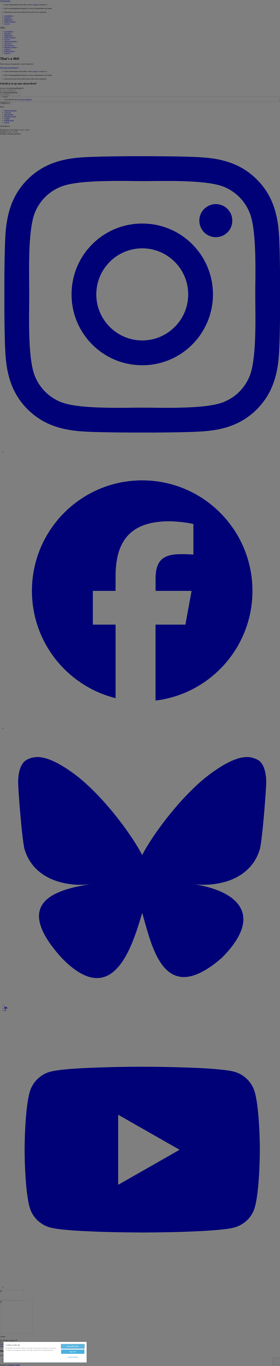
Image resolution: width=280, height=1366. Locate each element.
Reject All (73, 1352)
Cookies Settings (73, 1357)
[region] (45, 1352)
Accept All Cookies (73, 1346)
